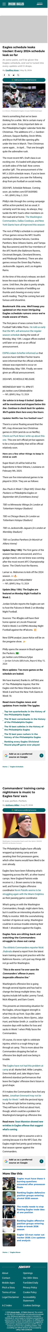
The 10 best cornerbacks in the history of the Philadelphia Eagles (24, 720)
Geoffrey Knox (12, 70)
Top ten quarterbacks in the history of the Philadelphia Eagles (24, 713)
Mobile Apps (8, 1282)
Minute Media (15, 1312)
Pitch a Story (8, 1287)
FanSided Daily (30, 1282)
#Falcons (28, 629)
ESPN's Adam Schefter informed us (21, 353)
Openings (28, 1273)
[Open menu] (4, 3)
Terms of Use (9, 1292)
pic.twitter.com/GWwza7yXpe (18, 657)
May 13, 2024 (22, 394)
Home (5, 767)
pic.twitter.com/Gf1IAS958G (23, 191)
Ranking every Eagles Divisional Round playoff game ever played (22, 743)
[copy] (18, 75)
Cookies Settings (31, 1305)
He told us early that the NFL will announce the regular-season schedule (24, 331)
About (5, 1273)
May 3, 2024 (22, 195)
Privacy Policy (30, 1287)
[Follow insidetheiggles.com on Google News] (41, 755)
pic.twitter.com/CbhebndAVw (18, 390)
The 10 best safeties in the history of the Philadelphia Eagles (23, 728)
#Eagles (20, 618)
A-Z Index (7, 1305)
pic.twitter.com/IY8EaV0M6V (17, 580)
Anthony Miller (12, 805)
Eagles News (15, 1252)
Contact (6, 1278)
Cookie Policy (30, 1292)
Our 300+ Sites (30, 1278)
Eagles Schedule (16, 767)
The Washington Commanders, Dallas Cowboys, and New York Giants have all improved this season (24, 221)
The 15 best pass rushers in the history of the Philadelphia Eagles (22, 735)
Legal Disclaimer (10, 1297)
